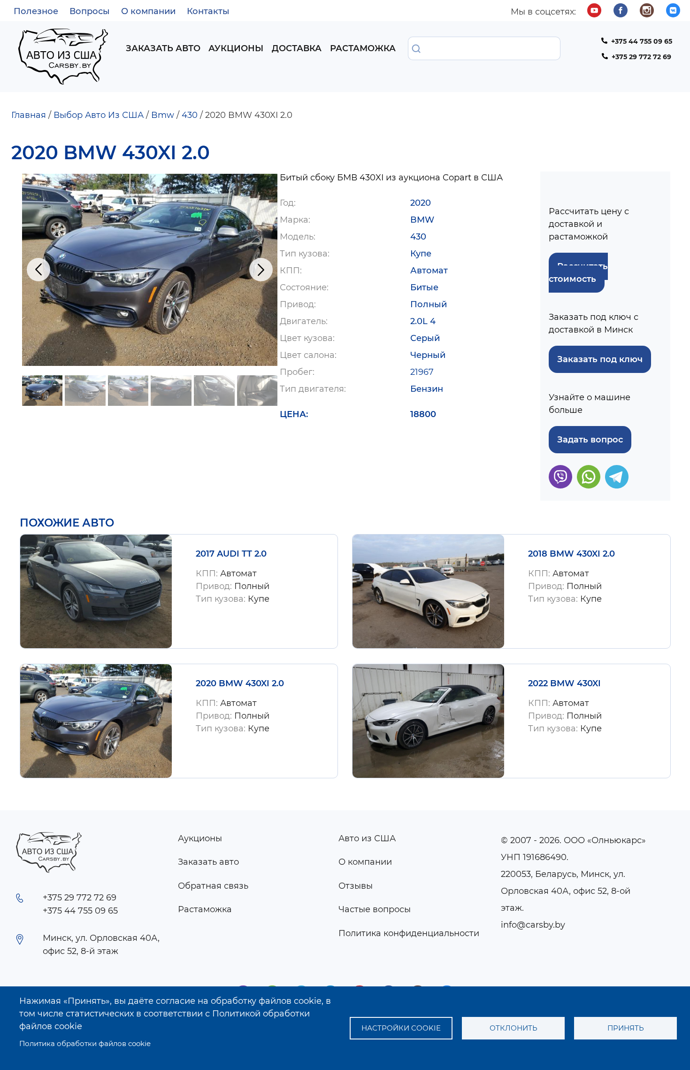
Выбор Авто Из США (99, 115)
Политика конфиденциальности (408, 933)
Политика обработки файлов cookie (85, 1043)
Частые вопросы (374, 909)
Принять (625, 1027)
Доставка (297, 48)
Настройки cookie (401, 1027)
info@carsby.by (533, 925)
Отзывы (355, 886)
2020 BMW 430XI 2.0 (240, 683)
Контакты (208, 11)
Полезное (36, 11)
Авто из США (367, 838)
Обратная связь (213, 886)
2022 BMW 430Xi (564, 683)
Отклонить (513, 1027)
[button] (150, 270)
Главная (28, 115)
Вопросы (89, 11)
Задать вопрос (590, 439)
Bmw (162, 115)
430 (190, 115)
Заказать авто (163, 48)
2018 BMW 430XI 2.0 (571, 554)
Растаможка (363, 48)
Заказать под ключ (600, 359)
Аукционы (235, 48)
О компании (148, 11)
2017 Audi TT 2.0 (231, 554)
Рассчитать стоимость (578, 272)
